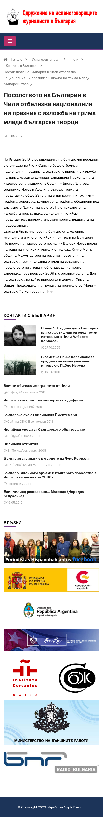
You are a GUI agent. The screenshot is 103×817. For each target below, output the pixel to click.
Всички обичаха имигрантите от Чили (37, 385)
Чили (74, 59)
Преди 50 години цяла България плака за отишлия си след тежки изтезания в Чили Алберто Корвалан (69, 334)
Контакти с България (21, 65)
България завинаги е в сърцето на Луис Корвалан (48, 458)
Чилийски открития (21, 443)
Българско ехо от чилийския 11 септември (40, 414)
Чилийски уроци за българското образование (44, 429)
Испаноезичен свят (46, 59)
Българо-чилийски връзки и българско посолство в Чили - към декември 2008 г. (50, 475)
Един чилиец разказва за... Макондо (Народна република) (44, 493)
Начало (16, 59)
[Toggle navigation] (10, 41)
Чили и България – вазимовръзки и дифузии (43, 400)
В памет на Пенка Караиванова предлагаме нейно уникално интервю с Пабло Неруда (68, 361)
